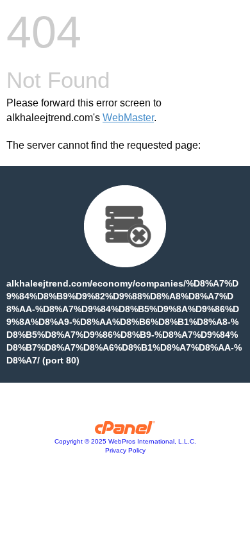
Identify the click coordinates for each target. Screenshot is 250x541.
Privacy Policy (125, 450)
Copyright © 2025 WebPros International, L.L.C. (125, 441)
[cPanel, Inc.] (125, 431)
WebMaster (128, 117)
